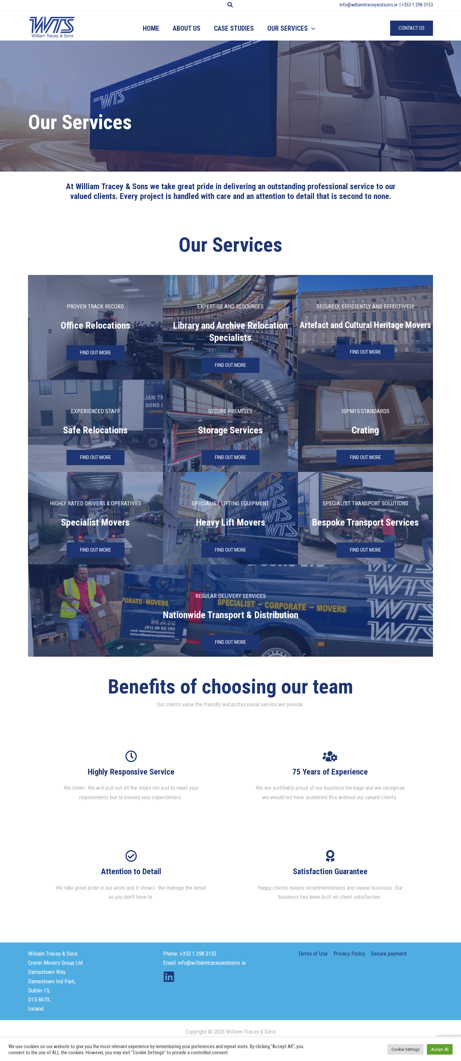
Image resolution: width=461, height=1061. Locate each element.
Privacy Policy (349, 953)
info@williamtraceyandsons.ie (369, 4)
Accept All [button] (440, 1049)
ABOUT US (186, 28)
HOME (151, 28)
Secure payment (389, 953)
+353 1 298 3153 (417, 4)
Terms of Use (313, 953)
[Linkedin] (169, 977)
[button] (230, 5)
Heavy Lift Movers (230, 522)
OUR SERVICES (287, 28)
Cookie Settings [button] (405, 1049)
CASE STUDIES (234, 28)
